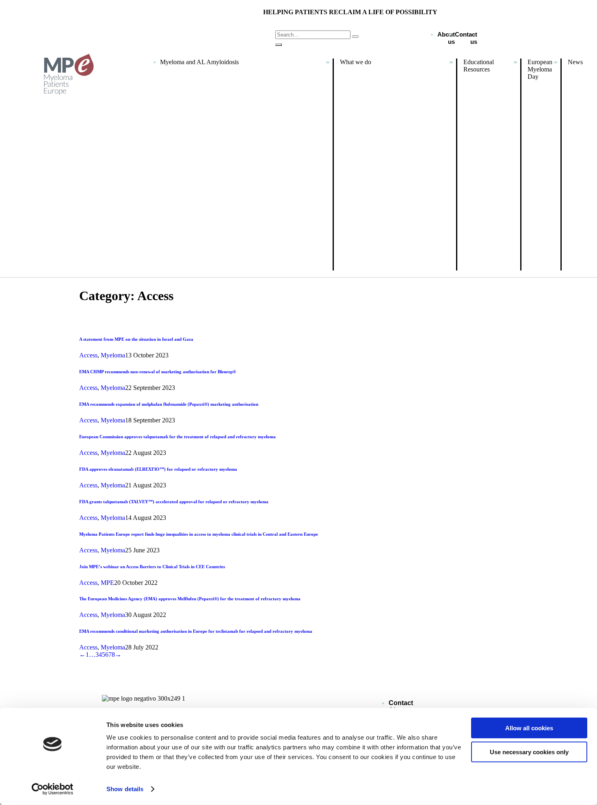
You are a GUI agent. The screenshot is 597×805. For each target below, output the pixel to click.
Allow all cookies (529, 728)
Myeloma (113, 355)
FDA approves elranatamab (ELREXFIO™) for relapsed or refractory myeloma (158, 469)
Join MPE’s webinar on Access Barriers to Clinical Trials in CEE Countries (152, 566)
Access (88, 355)
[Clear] (355, 36)
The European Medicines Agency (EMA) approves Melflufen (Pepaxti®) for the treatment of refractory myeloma (190, 598)
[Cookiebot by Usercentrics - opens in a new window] (52, 789)
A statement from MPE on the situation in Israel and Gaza (136, 339)
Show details (124, 789)
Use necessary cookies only (529, 751)
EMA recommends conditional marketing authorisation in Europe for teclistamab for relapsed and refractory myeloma (195, 631)
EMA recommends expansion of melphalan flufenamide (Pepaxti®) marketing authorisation (168, 404)
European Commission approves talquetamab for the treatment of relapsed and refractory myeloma (177, 436)
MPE (107, 582)
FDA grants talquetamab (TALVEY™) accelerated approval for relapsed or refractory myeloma (173, 501)
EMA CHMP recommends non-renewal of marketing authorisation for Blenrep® (157, 371)
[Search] (278, 44)
